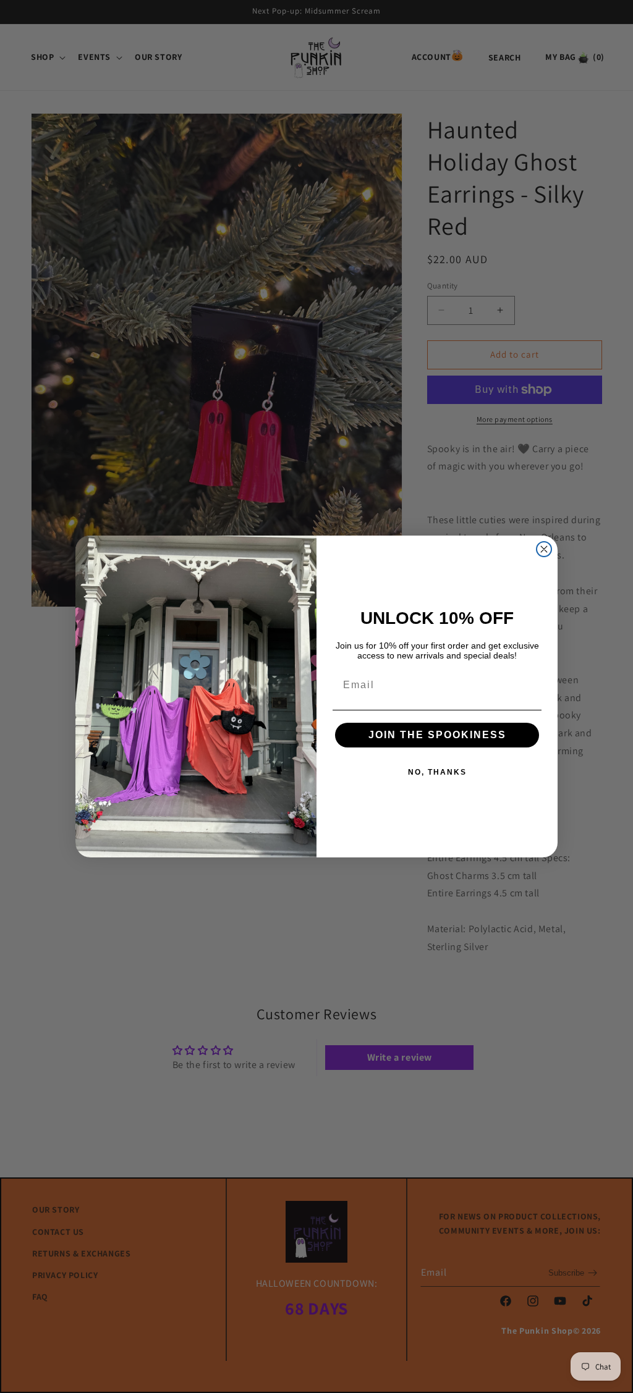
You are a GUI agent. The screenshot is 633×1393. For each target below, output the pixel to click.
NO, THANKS (437, 772)
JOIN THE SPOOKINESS (437, 735)
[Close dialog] (544, 549)
